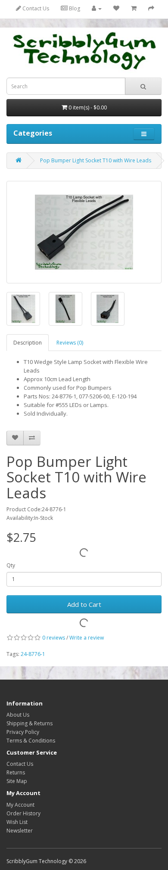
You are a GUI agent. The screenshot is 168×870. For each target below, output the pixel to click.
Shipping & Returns (29, 723)
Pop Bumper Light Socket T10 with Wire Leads (95, 160)
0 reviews (53, 637)
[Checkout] (151, 8)
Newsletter (19, 830)
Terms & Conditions (30, 740)
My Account (20, 804)
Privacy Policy (22, 732)
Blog (74, 8)
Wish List (17, 822)
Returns (15, 772)
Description (27, 342)
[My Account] (96, 8)
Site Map (16, 781)
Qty (10, 565)
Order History (23, 813)
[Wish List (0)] (116, 8)
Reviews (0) (69, 342)
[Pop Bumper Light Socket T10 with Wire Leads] (84, 232)
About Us (17, 714)
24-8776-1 (33, 654)
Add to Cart (84, 604)
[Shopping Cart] (133, 8)
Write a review (86, 637)
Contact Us (35, 8)
